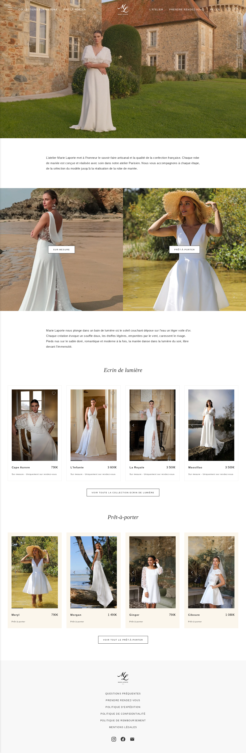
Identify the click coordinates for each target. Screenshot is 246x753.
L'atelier (156, 9)
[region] (35, 425)
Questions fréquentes (123, 693)
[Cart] (236, 9)
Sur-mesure (61, 250)
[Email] (132, 739)
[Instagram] (113, 739)
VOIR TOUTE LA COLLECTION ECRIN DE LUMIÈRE (123, 493)
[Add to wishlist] (54, 393)
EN (218, 9)
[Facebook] (123, 739)
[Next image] (54, 425)
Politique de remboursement (123, 720)
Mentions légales (123, 727)
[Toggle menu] (10, 9)
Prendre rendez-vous (186, 9)
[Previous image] (15, 425)
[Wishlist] (228, 9)
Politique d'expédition (123, 707)
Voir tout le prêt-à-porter (123, 640)
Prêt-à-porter (75, 9)
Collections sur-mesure (37, 9)
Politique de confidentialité (123, 713)
